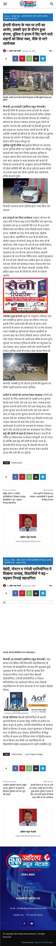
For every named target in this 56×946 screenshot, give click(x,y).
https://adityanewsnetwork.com (28, 541)
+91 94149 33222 (34, 914)
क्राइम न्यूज (15, 16)
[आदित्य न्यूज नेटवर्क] (5, 50)
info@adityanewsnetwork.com (31, 908)
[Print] (36, 58)
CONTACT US (29, 890)
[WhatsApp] (29, 58)
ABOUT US (29, 887)
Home (7, 16)
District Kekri (17, 463)
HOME (30, 883)
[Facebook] (15, 58)
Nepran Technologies (44, 942)
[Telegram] (43, 58)
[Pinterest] (22, 58)
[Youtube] (32, 923)
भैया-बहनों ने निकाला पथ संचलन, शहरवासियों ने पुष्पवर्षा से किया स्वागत (41, 496)
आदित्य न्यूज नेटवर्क (15, 51)
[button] (5, 4)
